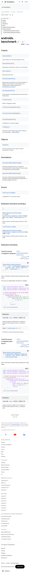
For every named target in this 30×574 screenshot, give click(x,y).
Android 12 (3, 508)
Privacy (2, 472)
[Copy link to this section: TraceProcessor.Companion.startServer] (7, 344)
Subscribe (20, 566)
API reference (6, 7)
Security (3, 447)
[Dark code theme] (28, 263)
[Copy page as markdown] (22, 42)
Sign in (26, 1)
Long (7, 217)
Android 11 (3, 510)
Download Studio (5, 523)
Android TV (3, 490)
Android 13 (3, 505)
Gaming (3, 462)
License (8, 563)
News (2, 451)
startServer (21, 232)
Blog (2, 454)
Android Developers (5, 11)
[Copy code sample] (28, 285)
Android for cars (5, 487)
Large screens (4, 480)
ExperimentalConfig (8, 63)
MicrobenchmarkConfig (9, 78)
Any (6, 214)
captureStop (15, 132)
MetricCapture (7, 71)
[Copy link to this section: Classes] (8, 51)
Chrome (3, 550)
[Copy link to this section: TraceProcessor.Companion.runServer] (2, 256)
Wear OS (3, 483)
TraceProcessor (18, 217)
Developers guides (5, 518)
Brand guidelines (15, 563)
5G (2, 474)
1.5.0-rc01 (26, 258)
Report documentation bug (7, 534)
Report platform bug (5, 532)
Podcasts (3, 456)
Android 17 (3, 496)
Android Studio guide (6, 516)
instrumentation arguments (8, 86)
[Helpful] (10, 15)
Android (3, 442)
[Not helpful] (12, 15)
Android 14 (3, 503)
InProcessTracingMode (9, 192)
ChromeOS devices (5, 485)
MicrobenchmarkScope (9, 90)
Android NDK (4, 525)
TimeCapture (6, 127)
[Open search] (19, 2)
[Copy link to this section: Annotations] (12, 157)
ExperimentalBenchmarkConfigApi (12, 163)
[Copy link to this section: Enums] (8, 187)
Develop (13, 11)
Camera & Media (5, 469)
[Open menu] (2, 2)
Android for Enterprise (6, 444)
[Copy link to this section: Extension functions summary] (27, 204)
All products (4, 557)
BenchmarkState (7, 56)
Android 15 (3, 500)
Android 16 (3, 498)
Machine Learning (5, 465)
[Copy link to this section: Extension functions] (19, 245)
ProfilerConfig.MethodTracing (11, 107)
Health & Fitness (4, 467)
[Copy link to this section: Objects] (9, 140)
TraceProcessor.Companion (9, 216)
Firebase (3, 553)
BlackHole (5, 145)
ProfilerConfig (7, 99)
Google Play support (5, 536)
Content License (15, 424)
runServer (21, 216)
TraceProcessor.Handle (9, 226)
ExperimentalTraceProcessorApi (12, 213)
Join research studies (6, 539)
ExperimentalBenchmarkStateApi (12, 173)
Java (27, 44)
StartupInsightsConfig (9, 119)
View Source (24, 256)
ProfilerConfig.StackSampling (11, 113)
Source (2, 449)
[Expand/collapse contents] (9, 18)
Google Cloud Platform (6, 555)
